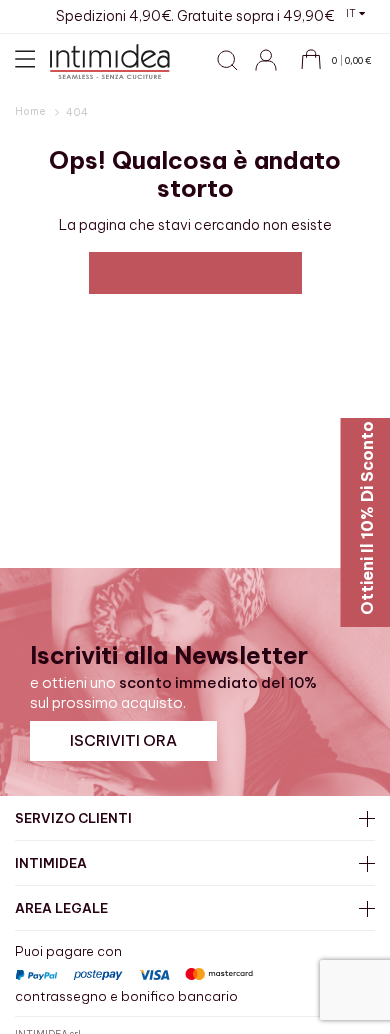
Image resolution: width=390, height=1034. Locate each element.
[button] (355, 13)
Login (275, 71)
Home (31, 111)
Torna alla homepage (195, 273)
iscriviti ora (123, 740)
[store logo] (110, 61)
